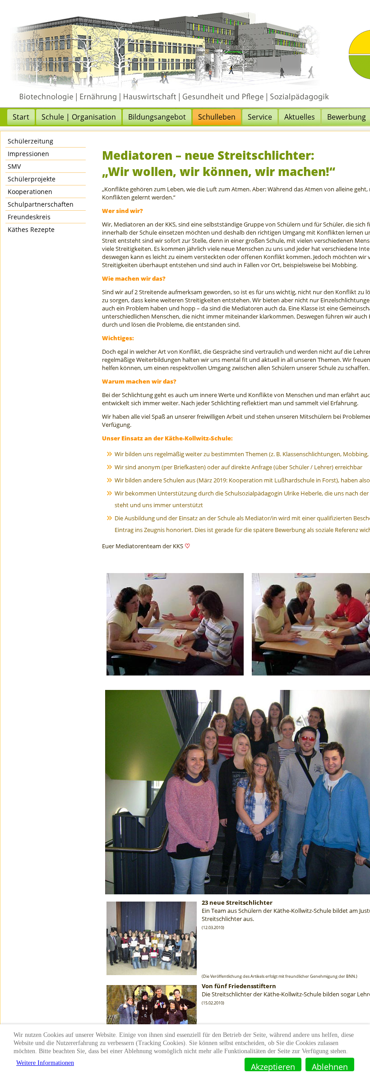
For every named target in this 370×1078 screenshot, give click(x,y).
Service (260, 117)
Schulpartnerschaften (41, 204)
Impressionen (28, 153)
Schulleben (217, 117)
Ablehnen (330, 1066)
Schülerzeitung (30, 141)
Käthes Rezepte (31, 229)
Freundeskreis (29, 217)
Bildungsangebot (157, 117)
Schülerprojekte (32, 179)
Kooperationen (30, 191)
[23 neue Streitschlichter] (151, 976)
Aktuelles (299, 117)
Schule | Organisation (79, 117)
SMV (14, 166)
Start (21, 117)
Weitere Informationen (45, 1062)
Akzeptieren (273, 1066)
